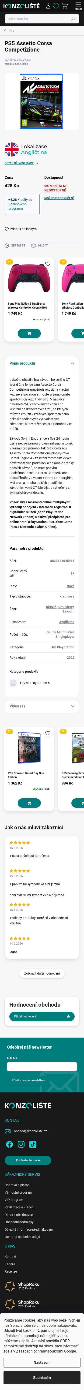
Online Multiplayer (60, 632)
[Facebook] (9, 1144)
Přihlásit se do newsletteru (28, 1080)
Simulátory (66, 607)
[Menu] (78, 6)
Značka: (16, 64)
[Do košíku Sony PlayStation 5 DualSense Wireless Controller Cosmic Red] (29, 333)
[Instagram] (20, 1144)
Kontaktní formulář (28, 1160)
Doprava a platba (17, 1185)
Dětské (51, 607)
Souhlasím (42, 1377)
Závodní (68, 611)
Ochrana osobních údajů (22, 1237)
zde (6, 1351)
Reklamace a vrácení (19, 1207)
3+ (72, 573)
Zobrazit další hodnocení (42, 973)
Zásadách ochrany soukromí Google (46, 1351)
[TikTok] (32, 1144)
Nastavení (42, 1362)
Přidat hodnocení (25, 1016)
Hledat (73, 18)
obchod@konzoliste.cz (30, 1131)
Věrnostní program (18, 1192)
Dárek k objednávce (19, 1215)
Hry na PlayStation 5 (35, 683)
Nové (70, 586)
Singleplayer (65, 637)
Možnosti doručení (59, 198)
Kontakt (10, 1257)
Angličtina (66, 622)
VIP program (14, 1200)
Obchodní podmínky (19, 1222)
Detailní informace (19, 163)
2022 (70, 657)
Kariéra (10, 1264)
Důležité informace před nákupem (29, 1229)
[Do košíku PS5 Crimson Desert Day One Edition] (29, 803)
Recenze (11, 1271)
